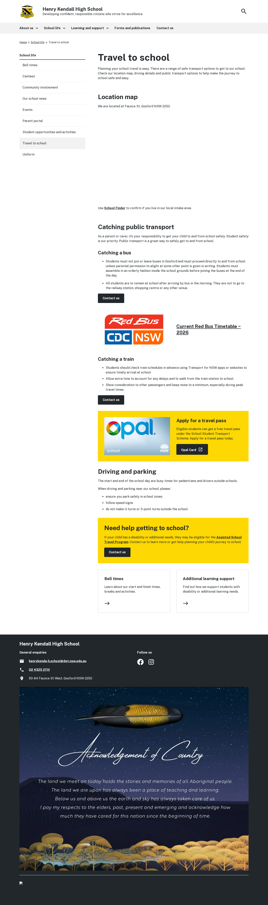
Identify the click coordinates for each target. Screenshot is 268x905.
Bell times (113, 578)
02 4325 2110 (39, 670)
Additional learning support (208, 578)
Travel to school (34, 143)
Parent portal (33, 121)
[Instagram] (151, 664)
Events (28, 110)
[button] (28, 28)
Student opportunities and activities (49, 132)
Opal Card (194, 449)
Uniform (29, 154)
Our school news (34, 98)
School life (38, 42)
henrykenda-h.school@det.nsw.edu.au (57, 661)
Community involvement (40, 87)
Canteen (29, 76)
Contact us (111, 298)
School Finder (114, 208)
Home (23, 42)
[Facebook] (140, 664)
